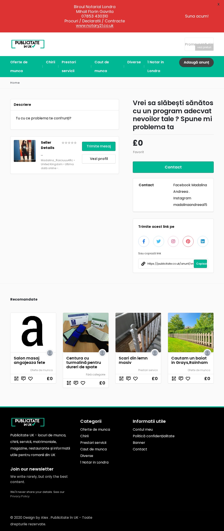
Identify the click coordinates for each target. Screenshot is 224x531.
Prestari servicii (148, 370)
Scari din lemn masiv (133, 360)
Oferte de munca (41, 370)
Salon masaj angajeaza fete (29, 360)
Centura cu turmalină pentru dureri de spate (83, 362)
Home (15, 83)
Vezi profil (99, 158)
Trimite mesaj (99, 146)
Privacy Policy (20, 496)
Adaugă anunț (196, 62)
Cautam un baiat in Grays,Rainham (189, 360)
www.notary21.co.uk (95, 25)
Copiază (201, 264)
